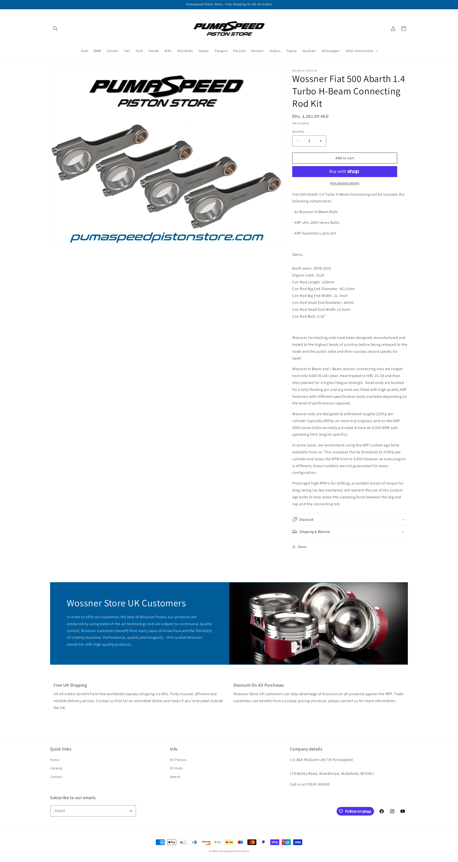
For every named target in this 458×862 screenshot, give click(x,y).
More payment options (344, 183)
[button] (55, 28)
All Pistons (178, 760)
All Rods (176, 768)
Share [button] (302, 547)
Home (54, 760)
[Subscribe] (130, 810)
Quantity (298, 131)
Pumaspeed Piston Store (234, 851)
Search (175, 777)
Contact (56, 777)
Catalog (56, 768)
